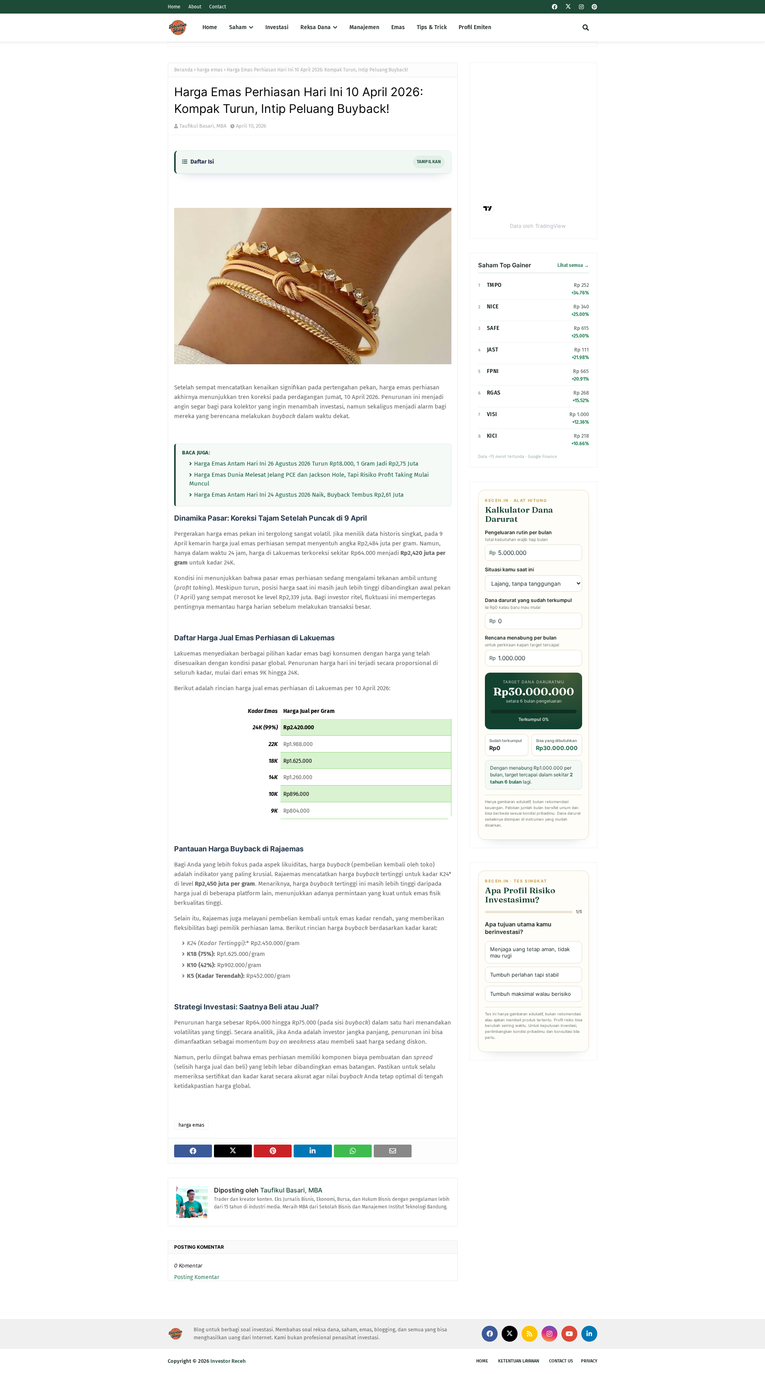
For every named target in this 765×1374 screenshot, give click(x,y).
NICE (492, 306)
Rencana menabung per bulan (522, 641)
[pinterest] (593, 7)
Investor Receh (228, 1361)
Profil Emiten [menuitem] (475, 27)
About (194, 7)
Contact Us (561, 1361)
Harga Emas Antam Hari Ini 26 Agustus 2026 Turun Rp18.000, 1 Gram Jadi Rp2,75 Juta (306, 463)
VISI (492, 414)
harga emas (210, 70)
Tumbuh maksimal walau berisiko (530, 994)
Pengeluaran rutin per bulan (518, 535)
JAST (492, 349)
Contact (217, 7)
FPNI (492, 371)
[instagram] (581, 7)
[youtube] (569, 1334)
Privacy (589, 1361)
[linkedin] (589, 1334)
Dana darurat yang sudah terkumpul (528, 603)
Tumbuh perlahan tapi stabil (524, 974)
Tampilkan (429, 161)
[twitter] (568, 7)
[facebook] (554, 7)
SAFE (493, 328)
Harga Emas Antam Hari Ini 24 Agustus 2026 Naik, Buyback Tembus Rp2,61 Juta (299, 494)
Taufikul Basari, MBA (202, 126)
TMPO (494, 285)
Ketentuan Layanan (518, 1361)
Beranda (183, 70)
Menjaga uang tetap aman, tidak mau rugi (530, 952)
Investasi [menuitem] (276, 27)
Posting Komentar (196, 1277)
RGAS (493, 392)
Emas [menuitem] (398, 27)
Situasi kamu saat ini (509, 569)
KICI (492, 435)
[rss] (529, 1334)
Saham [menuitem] (238, 27)
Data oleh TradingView (538, 226)
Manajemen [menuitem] (364, 27)
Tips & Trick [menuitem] (432, 27)
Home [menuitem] (209, 27)
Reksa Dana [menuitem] (315, 27)
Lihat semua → (573, 265)
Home (174, 7)
